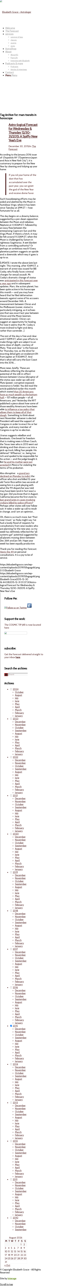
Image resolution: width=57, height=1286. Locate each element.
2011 (15, 1179)
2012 (15, 1141)
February (19, 712)
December (20, 721)
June (17, 701)
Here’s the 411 (7, 551)
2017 (15, 949)
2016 (15, 987)
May (17, 704)
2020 (16, 833)
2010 (15, 1217)
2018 (15, 910)
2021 (15, 795)
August (18, 695)
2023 (15, 718)
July (16, 698)
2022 (15, 757)
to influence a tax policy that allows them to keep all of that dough (17, 412)
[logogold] (15, 12)
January (19, 715)
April (17, 706)
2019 (15, 872)
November (20, 724)
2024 (15, 689)
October (19, 692)
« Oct (7, 1265)
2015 (15, 1025)
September (21, 730)
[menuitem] (27, 28)
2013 (15, 1102)
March (18, 709)
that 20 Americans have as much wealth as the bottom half (18, 394)
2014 (15, 1064)
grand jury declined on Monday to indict (15, 475)
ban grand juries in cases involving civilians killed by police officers (17, 501)
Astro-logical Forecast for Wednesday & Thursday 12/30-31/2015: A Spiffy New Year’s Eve (23, 132)
